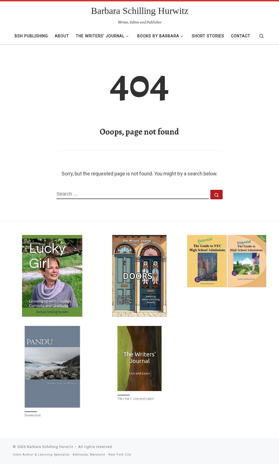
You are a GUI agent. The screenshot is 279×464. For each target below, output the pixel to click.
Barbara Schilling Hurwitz (50, 447)
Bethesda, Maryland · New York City (102, 454)
